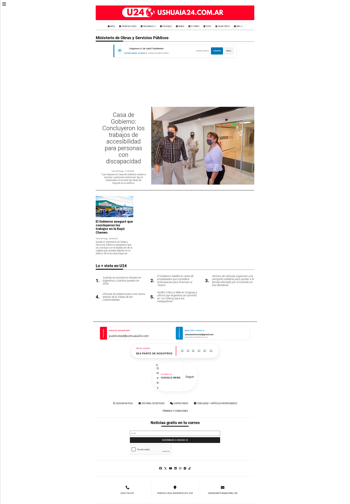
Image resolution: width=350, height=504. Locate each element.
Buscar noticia (124, 403)
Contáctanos (180, 403)
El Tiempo (195, 26)
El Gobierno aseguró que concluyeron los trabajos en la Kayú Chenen (114, 227)
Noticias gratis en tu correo (175, 422)
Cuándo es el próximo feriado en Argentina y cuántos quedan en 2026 (121, 280)
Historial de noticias (152, 403)
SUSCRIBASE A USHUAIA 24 (175, 440)
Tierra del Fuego (128, 26)
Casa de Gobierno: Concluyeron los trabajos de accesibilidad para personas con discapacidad (123, 138)
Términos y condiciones (175, 411)
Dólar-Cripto (224, 26)
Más (238, 26)
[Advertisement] (175, 82)
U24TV (208, 26)
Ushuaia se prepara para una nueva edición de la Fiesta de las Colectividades (123, 296)
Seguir (189, 376)
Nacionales (148, 26)
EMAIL (228, 51)
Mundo (181, 26)
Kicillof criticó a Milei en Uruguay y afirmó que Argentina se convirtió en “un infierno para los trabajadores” (177, 297)
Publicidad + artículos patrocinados (217, 403)
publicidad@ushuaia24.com (129, 336)
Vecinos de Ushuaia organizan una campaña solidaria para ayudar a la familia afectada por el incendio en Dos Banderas (233, 281)
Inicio (112, 26)
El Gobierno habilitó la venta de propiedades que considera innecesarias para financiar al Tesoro (175, 281)
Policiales (167, 26)
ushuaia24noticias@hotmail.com (222, 493)
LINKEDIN (217, 51)
